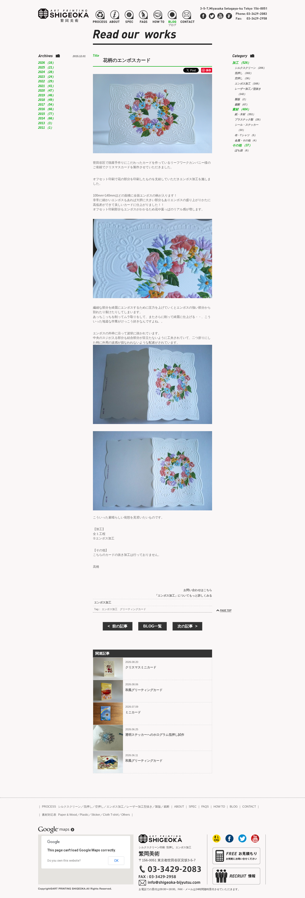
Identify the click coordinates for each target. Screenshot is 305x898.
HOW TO (219, 806)
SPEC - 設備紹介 (128, 18)
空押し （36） (243, 78)
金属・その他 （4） (246, 140)
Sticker (95, 814)
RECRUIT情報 (236, 876)
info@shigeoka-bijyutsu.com (170, 883)
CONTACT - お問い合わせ (187, 18)
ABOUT (179, 806)
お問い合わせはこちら (197, 590)
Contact (229, 16)
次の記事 (185, 626)
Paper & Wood (67, 814)
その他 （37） (242, 145)
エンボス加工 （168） (248, 83)
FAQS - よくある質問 (143, 18)
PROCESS (49, 806)
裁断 (166, 806)
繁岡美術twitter (212, 16)
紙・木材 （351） (245, 114)
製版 (158, 806)
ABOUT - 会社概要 (114, 18)
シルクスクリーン (69, 806)
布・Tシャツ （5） (246, 135)
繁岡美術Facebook (203, 16)
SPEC (193, 806)
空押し (99, 806)
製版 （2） (241, 99)
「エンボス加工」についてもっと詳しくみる (183, 595)
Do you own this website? (64, 860)
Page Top (224, 610)
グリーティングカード (133, 609)
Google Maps (56, 830)
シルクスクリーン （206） (250, 67)
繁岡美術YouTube (220, 16)
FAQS (205, 806)
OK (116, 861)
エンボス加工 (102, 602)
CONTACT (249, 806)
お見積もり (236, 856)
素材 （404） (241, 109)
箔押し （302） (244, 73)
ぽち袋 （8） (242, 150)
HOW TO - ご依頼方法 (158, 18)
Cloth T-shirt (110, 814)
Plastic (84, 814)
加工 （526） (241, 62)
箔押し (88, 806)
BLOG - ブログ (172, 18)
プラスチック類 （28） (248, 119)
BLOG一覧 (152, 626)
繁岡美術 (63, 15)
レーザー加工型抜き (139, 806)
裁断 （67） (242, 104)
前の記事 (119, 626)
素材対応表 (49, 814)
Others (125, 814)
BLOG (234, 806)
